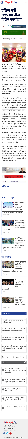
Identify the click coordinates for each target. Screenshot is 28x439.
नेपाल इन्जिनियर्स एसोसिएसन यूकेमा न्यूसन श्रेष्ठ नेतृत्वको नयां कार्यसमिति (15, 380)
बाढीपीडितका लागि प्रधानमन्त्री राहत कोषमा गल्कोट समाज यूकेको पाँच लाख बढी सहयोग (14, 348)
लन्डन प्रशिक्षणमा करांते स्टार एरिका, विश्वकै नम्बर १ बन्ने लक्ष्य (20, 301)
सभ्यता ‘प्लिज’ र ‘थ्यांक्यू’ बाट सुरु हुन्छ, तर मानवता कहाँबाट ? (14, 398)
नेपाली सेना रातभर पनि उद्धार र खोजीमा (13, 357)
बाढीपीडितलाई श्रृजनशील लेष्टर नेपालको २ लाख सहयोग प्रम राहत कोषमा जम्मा (13, 338)
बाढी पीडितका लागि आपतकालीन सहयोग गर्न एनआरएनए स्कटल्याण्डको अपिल (13, 329)
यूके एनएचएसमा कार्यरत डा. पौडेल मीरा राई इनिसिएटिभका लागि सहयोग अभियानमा (15, 370)
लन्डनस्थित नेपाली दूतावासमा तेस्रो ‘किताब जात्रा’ (14, 389)
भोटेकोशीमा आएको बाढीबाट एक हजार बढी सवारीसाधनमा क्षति (14, 321)
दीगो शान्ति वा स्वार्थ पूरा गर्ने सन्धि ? (15, 406)
